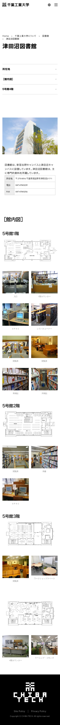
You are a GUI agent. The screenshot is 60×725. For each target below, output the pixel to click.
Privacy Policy (38, 711)
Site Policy (19, 711)
